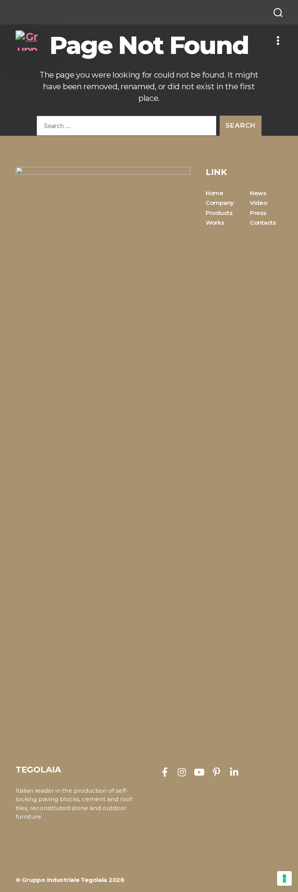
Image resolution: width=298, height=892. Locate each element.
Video (258, 202)
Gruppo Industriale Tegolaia (64, 879)
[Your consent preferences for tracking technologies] (284, 878)
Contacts (263, 222)
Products (219, 213)
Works (215, 222)
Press (258, 213)
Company (220, 202)
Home (215, 193)
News (258, 193)
